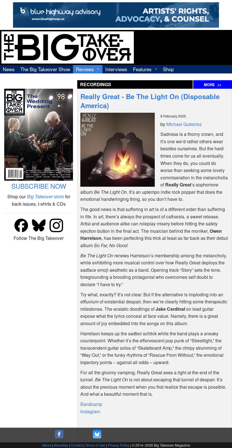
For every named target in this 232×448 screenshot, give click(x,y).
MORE (212, 84)
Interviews (116, 69)
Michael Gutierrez (184, 124)
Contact (77, 445)
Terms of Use (95, 445)
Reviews (85, 69)
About (46, 445)
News (9, 69)
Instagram (90, 411)
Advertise (61, 445)
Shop (168, 69)
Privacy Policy (118, 445)
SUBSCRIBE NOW (38, 186)
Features (142, 69)
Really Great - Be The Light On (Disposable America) (150, 101)
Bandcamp (91, 404)
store (45, 196)
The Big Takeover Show (45, 69)
